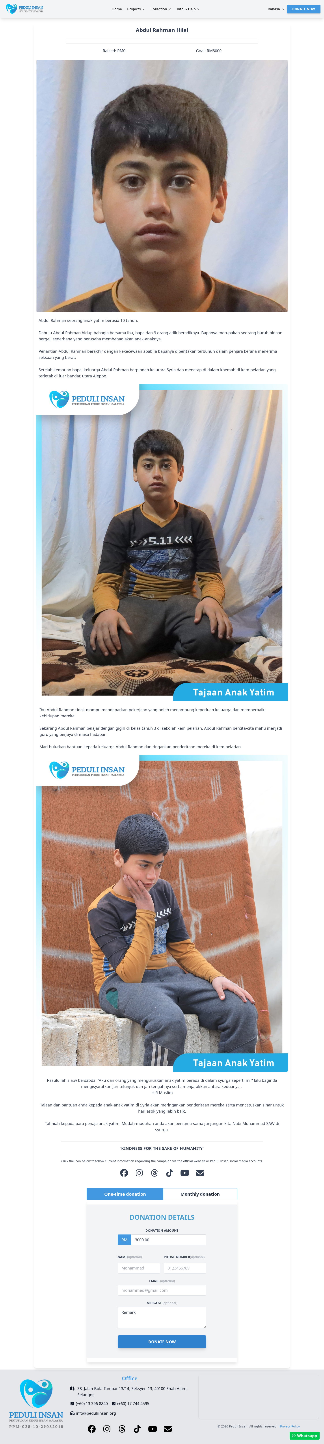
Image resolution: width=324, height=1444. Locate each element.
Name (130, 1257)
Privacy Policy (290, 1426)
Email (162, 1281)
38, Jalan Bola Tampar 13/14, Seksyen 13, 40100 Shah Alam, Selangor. (132, 1391)
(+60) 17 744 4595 (133, 1403)
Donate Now (303, 9)
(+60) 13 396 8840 (92, 1403)
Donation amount (161, 1230)
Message (162, 1303)
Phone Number (184, 1257)
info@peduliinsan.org (96, 1413)
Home (117, 9)
